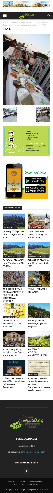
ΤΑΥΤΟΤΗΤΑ (21, 481)
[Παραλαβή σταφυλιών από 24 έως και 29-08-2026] (14, 221)
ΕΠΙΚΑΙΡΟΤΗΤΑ (20, 484)
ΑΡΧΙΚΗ (11, 481)
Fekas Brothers (42, 489)
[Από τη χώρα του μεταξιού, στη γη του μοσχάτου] (39, 310)
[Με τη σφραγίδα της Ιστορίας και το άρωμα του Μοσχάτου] (14, 339)
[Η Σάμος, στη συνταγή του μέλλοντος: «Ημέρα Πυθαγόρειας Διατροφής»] (14, 368)
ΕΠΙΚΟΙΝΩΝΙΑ (33, 484)
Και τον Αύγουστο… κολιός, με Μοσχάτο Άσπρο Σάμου (37, 234)
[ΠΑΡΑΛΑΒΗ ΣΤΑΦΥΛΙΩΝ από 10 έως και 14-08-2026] (39, 250)
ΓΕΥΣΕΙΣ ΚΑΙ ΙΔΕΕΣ (34, 228)
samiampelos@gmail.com (33, 452)
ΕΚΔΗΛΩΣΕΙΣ (8, 374)
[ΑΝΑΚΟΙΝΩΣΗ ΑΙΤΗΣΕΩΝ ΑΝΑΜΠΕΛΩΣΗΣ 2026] (39, 339)
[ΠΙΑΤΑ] (26, 104)
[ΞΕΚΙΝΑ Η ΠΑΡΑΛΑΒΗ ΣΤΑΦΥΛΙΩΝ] (39, 279)
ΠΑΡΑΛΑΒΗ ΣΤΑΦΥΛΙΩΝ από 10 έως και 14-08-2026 (38, 263)
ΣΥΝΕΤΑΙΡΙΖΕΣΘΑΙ (10, 228)
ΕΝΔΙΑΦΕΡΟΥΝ (9, 317)
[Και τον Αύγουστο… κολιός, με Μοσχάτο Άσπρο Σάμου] (39, 221)
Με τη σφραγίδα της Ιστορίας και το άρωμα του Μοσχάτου (13, 352)
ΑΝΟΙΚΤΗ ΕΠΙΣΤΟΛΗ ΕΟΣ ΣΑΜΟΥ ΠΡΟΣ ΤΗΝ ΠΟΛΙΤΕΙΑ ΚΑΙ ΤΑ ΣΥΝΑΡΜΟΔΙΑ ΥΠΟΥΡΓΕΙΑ (13, 295)
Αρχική (5, 22)
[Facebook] (26, 471)
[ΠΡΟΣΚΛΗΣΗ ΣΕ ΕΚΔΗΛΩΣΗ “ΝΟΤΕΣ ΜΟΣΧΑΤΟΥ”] (14, 310)
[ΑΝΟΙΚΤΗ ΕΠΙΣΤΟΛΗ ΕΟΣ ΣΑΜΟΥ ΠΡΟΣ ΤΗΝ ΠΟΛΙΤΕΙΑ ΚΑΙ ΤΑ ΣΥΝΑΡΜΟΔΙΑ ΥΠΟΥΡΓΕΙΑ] (14, 279)
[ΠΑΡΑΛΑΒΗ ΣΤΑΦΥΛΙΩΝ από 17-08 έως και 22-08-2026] (14, 250)
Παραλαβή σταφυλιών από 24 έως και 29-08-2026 (13, 234)
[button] (4, 15)
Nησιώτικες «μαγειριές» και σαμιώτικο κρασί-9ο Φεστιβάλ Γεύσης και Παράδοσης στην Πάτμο (25, 23)
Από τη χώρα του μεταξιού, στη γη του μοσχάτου (37, 324)
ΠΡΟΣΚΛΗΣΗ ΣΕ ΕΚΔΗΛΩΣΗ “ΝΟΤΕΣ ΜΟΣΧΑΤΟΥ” (12, 324)
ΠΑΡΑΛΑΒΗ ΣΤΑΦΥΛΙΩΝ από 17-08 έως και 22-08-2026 (13, 263)
